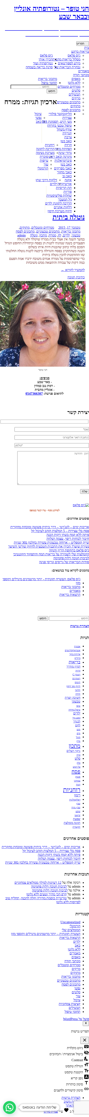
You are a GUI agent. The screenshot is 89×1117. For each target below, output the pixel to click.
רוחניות (49, 145)
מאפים (76, 79)
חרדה (68, 145)
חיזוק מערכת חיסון (60, 211)
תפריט (80, 43)
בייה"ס (77, 658)
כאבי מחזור (64, 172)
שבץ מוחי (75, 807)
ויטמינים (76, 678)
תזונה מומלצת (72, 823)
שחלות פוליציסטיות (59, 195)
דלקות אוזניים (63, 207)
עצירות (67, 118)
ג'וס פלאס (46, 55)
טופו (78, 706)
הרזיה (77, 671)
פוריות (68, 191)
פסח (76, 771)
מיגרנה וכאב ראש (60, 156)
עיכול (38, 114)
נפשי (38, 118)
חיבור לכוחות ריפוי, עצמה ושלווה (67, 538)
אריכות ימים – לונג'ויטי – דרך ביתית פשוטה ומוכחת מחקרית (49, 527)
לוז (59, 235)
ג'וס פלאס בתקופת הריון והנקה (69, 550)
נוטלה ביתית (68, 217)
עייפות (44, 160)
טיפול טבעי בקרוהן (59, 125)
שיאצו (77, 815)
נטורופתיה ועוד (43, 63)
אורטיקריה (64, 184)
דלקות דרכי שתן (46, 180)
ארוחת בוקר (74, 654)
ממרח (52, 235)
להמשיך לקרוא (73, 270)
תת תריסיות (64, 188)
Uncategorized (70, 922)
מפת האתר (73, 1105)
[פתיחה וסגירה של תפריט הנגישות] (86, 1023)
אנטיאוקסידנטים (72, 650)
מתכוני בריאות (47, 79)
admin (21, 235)
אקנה (68, 180)
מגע (78, 729)
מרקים (76, 98)
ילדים (53, 184)
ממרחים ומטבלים (69, 86)
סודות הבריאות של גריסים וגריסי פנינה (64, 562)
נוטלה (34, 235)
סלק (78, 763)
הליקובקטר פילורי (60, 114)
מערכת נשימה (45, 153)
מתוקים (75, 106)
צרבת (68, 137)
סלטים (76, 90)
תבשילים (74, 94)
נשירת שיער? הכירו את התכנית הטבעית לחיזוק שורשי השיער (48, 546)
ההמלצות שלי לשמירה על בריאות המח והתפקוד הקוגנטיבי (51, 554)
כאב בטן (66, 141)
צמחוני (77, 781)
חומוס (77, 682)
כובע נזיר (76, 718)
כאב (38, 121)
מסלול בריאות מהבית (66, 59)
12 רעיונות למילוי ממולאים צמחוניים (37, 882)
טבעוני (76, 235)
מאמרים (83, 71)
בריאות (74, 662)
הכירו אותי (46, 59)
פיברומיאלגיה (63, 160)
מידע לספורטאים (69, 63)
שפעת (76, 819)
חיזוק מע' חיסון (73, 686)
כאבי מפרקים (63, 168)
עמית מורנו (51, 1111)
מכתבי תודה (81, 75)
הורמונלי (42, 168)
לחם (77, 725)
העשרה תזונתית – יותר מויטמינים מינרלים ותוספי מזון (45, 934)
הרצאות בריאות (69, 594)
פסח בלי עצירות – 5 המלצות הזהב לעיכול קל (60, 531)
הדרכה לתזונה (45, 149)
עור (46, 164)
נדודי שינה (65, 153)
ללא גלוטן (74, 83)
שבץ (78, 803)
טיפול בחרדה (74, 710)
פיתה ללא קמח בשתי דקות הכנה (67, 535)
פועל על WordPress (76, 1019)
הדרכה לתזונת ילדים (58, 203)
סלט (77, 759)
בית (86, 48)
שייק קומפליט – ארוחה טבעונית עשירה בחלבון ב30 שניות (51, 542)
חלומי (77, 690)
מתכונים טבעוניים (68, 102)
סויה (78, 755)
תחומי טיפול (49, 83)
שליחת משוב (72, 1101)
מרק (78, 741)
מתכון (43, 235)
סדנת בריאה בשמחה (39, 67)
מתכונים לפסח (71, 110)
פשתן (77, 777)
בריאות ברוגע (80, 51)
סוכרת (44, 156)
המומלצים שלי (71, 930)
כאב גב (67, 176)
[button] (9, 1107)
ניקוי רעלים (73, 751)
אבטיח (77, 646)
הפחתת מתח (63, 149)
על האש (76, 767)
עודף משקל (64, 129)
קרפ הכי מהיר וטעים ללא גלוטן (46, 894)
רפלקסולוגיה (74, 800)
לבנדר (76, 721)
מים (78, 733)
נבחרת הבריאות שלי (67, 67)
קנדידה (67, 133)
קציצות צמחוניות (69, 1004)
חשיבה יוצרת (72, 697)
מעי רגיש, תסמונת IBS (57, 121)
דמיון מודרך (73, 666)
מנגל (78, 737)
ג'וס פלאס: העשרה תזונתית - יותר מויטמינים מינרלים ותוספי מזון (41, 581)
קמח (78, 784)
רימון (77, 795)
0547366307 (34, 393)
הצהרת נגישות (71, 1097)
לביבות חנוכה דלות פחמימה (71, 558)
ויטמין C (76, 674)
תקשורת (76, 827)
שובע (78, 811)
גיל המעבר (65, 199)
